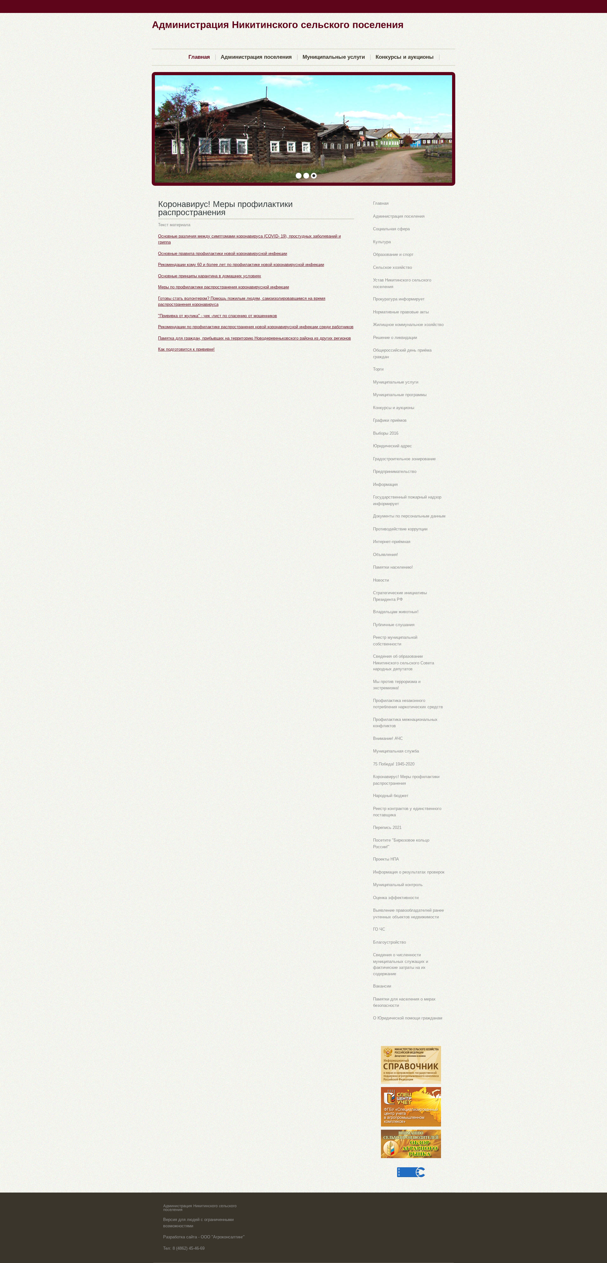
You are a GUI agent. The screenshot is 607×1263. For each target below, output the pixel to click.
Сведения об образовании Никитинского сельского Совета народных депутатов (403, 662)
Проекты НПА (386, 859)
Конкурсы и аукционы (393, 407)
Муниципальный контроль (398, 884)
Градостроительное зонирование (404, 458)
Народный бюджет (390, 795)
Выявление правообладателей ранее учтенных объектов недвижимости (408, 913)
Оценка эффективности (396, 897)
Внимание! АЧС (388, 738)
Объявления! (385, 554)
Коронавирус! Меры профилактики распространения (406, 780)
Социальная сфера (391, 229)
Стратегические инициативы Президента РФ (400, 596)
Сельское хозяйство (392, 267)
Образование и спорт (393, 254)
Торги (378, 369)
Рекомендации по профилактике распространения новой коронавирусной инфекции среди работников (255, 326)
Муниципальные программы (399, 394)
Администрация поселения (399, 216)
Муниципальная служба (396, 751)
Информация (385, 484)
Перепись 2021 (387, 827)
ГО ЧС (379, 929)
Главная (381, 203)
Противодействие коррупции (400, 529)
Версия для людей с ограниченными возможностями (198, 1222)
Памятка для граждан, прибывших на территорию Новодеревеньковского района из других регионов (254, 338)
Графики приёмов (390, 420)
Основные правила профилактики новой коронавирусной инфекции (222, 253)
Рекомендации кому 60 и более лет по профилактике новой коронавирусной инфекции (241, 264)
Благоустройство (389, 942)
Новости (381, 580)
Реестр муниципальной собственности (395, 640)
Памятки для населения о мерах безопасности (404, 1002)
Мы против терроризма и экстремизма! (396, 685)
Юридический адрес (392, 446)
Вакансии (382, 986)
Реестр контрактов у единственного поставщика (407, 812)
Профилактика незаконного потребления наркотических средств (408, 704)
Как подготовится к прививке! (186, 349)
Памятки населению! (393, 567)
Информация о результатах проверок (409, 872)
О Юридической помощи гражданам (407, 1018)
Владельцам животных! (396, 611)
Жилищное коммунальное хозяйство (408, 324)
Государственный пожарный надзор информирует (407, 500)
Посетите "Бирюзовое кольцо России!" (401, 843)
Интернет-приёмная (391, 541)
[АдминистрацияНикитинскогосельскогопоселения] (278, 24)
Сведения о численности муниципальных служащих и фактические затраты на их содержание (400, 964)
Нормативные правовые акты (401, 312)
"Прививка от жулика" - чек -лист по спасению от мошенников (217, 315)
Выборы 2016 (385, 433)
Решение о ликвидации (395, 337)
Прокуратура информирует (399, 299)
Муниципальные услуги (395, 382)
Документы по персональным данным (409, 516)
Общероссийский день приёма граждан (402, 353)
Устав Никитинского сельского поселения (402, 283)
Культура (382, 241)
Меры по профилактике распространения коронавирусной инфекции (223, 287)
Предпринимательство (394, 471)
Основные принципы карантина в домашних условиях (209, 276)
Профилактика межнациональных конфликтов (405, 722)
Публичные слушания (393, 624)
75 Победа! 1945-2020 (393, 764)
